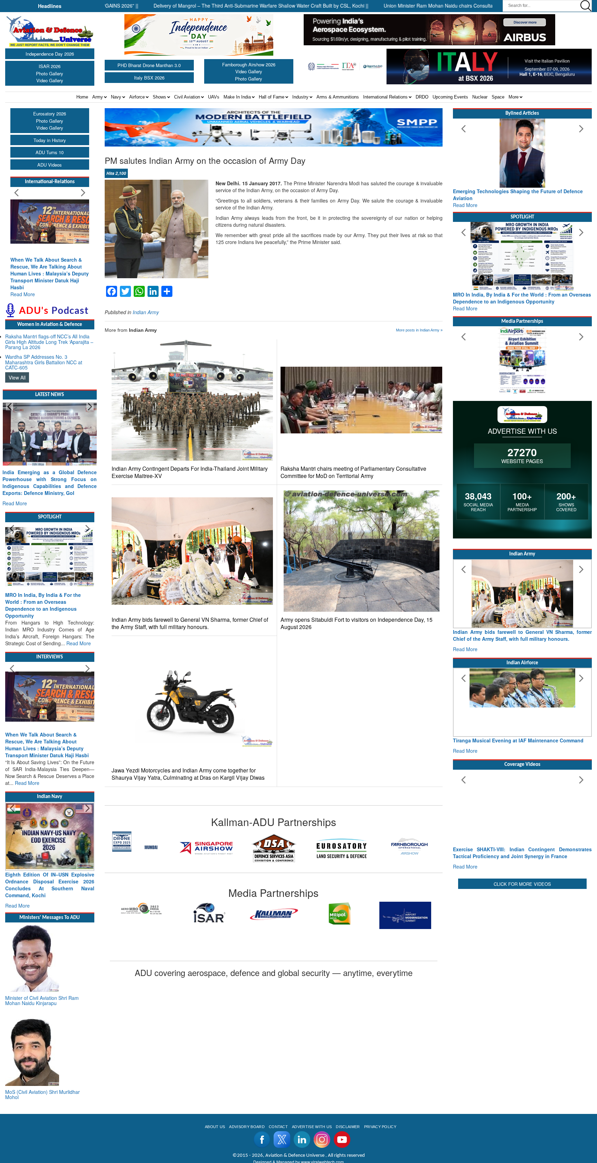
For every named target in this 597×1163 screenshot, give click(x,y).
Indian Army (146, 312)
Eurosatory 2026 (49, 113)
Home (82, 97)
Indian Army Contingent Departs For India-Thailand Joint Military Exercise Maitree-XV (190, 472)
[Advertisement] (522, 939)
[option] (138, 848)
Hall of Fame (271, 97)
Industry (300, 97)
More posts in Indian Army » (419, 330)
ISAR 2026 (49, 66)
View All (17, 377)
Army (97, 97)
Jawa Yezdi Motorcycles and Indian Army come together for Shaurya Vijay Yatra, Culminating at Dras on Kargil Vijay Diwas (188, 774)
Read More (22, 294)
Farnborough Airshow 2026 (248, 64)
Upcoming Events (450, 97)
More (514, 97)
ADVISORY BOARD (246, 1127)
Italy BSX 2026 (149, 77)
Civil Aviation (187, 97)
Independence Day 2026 (50, 53)
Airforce (137, 97)
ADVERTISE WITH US (312, 1127)
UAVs (213, 97)
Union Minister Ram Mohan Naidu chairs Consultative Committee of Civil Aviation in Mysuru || (449, 5)
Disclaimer (348, 1127)
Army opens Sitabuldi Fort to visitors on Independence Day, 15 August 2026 (357, 623)
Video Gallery (49, 80)
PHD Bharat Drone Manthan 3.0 (149, 65)
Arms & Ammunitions (337, 97)
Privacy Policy (380, 1127)
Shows (159, 97)
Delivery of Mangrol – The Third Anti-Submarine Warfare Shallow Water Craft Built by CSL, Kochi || (224, 5)
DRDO (422, 97)
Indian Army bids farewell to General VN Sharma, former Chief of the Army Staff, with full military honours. (190, 623)
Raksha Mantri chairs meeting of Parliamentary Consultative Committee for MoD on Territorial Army (353, 472)
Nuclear (479, 97)
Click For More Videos (522, 884)
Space (498, 97)
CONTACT (278, 1127)
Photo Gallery (49, 73)
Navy (116, 97)
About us (215, 1127)
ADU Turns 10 (50, 152)
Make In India (237, 97)
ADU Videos (49, 164)
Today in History (50, 140)
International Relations (385, 97)
